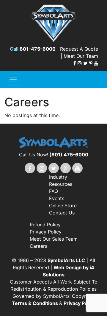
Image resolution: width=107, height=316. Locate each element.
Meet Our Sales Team (54, 239)
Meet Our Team (81, 56)
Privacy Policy (46, 232)
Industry (58, 177)
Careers (38, 246)
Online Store (63, 205)
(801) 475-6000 (68, 155)
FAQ (53, 191)
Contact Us (62, 213)
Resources (60, 184)
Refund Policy (45, 225)
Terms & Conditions (35, 303)
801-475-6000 (38, 49)
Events (56, 198)
